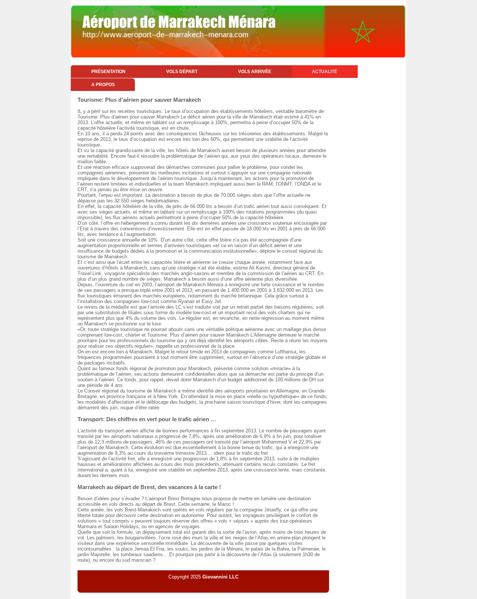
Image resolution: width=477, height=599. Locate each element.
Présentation (108, 71)
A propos (103, 84)
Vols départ (182, 71)
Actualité (324, 71)
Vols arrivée (254, 71)
